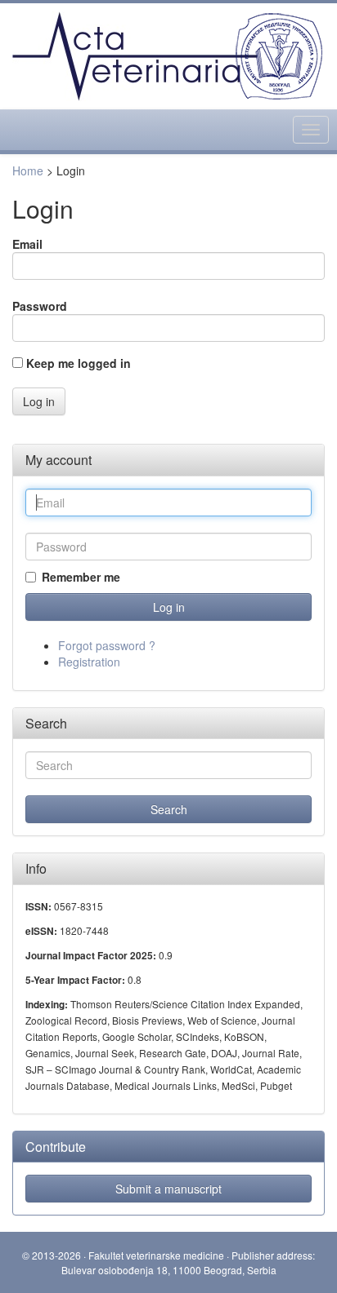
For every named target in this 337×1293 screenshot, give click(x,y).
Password (39, 306)
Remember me (81, 577)
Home (27, 170)
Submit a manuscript (168, 1188)
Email (27, 244)
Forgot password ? (106, 645)
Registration (89, 661)
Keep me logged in (78, 363)
